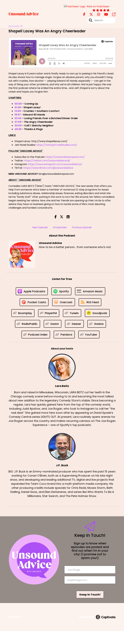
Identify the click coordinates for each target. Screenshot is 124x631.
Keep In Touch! (90, 594)
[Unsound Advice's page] (112, 14)
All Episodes (60, 227)
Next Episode (40, 227)
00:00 (18, 103)
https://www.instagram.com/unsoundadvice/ (55, 164)
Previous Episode (82, 227)
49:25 (18, 129)
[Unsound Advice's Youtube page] (104, 14)
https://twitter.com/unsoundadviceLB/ (47, 160)
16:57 (18, 114)
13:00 (18, 111)
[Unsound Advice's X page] (89, 14)
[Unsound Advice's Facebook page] (84, 14)
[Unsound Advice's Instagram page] (96, 14)
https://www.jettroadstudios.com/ (56, 145)
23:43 (18, 118)
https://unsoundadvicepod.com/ (65, 157)
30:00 (18, 125)
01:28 (18, 107)
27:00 (18, 122)
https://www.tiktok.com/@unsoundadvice (48, 168)
